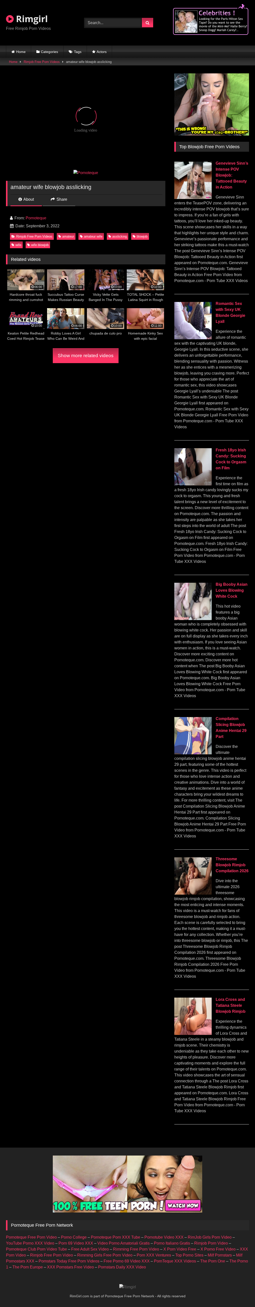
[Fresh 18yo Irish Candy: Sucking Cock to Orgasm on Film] (193, 484)
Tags (77, 52)
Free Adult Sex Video (90, 1249)
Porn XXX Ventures (154, 1255)
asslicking (119, 236)
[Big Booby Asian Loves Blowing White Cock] (193, 619)
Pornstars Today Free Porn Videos (69, 1261)
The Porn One (212, 1261)
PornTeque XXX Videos (175, 1261)
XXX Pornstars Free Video (70, 1267)
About (28, 199)
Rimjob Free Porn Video (51, 1255)
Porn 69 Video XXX (76, 1243)
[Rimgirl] (127, 1287)
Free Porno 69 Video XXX (127, 1261)
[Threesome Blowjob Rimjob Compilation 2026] (193, 893)
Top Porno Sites (189, 1255)
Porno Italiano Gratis (172, 1243)
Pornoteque (36, 218)
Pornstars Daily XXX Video (122, 1267)
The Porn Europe (27, 1267)
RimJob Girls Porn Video (210, 1237)
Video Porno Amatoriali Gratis (123, 1243)
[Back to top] (239, 1292)
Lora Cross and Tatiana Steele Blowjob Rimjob (231, 1005)
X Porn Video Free (179, 1249)
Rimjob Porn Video (211, 1243)
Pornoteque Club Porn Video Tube (36, 1249)
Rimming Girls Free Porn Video (104, 1255)
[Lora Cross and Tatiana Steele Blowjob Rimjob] (193, 1033)
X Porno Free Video (218, 1249)
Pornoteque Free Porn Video (31, 1237)
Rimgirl (31, 19)
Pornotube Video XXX (164, 1237)
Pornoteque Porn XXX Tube (115, 1237)
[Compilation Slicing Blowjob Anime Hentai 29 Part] (193, 753)
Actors (102, 52)
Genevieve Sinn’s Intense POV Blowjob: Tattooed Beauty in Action (232, 175)
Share (61, 199)
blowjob (142, 236)
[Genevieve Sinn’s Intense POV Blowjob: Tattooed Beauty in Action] (193, 197)
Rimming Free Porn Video (136, 1249)
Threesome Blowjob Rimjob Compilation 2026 (232, 865)
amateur (68, 236)
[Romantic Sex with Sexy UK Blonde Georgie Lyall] (193, 338)
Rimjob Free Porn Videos (42, 62)
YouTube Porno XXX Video (30, 1243)
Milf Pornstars (220, 1255)
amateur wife (93, 236)
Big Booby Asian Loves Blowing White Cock (232, 590)
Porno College (74, 1237)
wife (18, 245)
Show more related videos (86, 355)
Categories (49, 52)
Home (21, 52)
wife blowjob (40, 245)
